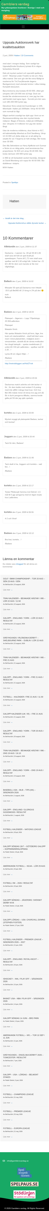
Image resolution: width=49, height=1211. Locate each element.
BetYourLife (9, 584)
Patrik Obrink (9, 852)
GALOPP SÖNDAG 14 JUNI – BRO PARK (21, 1018)
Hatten (17, 55)
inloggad (19, 564)
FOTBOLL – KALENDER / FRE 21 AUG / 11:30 (23, 697)
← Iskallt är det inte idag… (14, 218)
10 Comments (27, 55)
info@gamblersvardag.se (18, 1161)
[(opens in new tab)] (24, 1172)
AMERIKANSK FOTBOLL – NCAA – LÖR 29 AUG (24, 866)
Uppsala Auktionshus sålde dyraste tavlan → (27, 223)
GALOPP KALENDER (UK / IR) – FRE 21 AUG (23, 714)
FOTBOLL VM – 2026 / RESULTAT (18, 883)
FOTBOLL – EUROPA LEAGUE (16, 1128)
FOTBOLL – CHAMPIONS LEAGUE (18, 1094)
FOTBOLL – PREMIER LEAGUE (17, 1111)
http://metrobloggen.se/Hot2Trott (19, 363)
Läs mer (8, 590)
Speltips (14, 182)
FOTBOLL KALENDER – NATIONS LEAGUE (22, 829)
